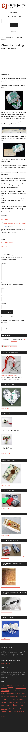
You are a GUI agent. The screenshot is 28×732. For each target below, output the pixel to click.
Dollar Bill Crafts (5, 453)
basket (18, 685)
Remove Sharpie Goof (6, 612)
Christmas (11, 688)
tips (15, 232)
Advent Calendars (10, 685)
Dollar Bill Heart (5, 408)
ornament (11, 702)
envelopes (11, 690)
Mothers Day (5, 702)
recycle (4, 708)
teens (22, 709)
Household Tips (21, 229)
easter (3, 691)
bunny (21, 685)
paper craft (18, 702)
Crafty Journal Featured (7, 242)
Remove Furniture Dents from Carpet (10, 587)
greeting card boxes (11, 696)
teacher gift (18, 709)
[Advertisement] (12, 62)
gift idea (11, 693)
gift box (6, 693)
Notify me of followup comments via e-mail (12, 284)
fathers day (18, 691)
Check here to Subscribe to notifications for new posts (12, 321)
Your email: (14, 18)
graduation (3, 696)
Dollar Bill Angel (6, 448)
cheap (9, 232)
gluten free (22, 693)
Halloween (19, 696)
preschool (12, 705)
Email (3, 296)
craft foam (19, 688)
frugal (12, 232)
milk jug (14, 699)
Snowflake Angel (5, 639)
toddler (14, 712)
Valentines (20, 711)
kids (3, 699)
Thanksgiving (4, 711)
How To (3, 230)
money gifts (20, 699)
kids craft (9, 699)
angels (15, 685)
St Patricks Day (11, 709)
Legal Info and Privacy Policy (7, 663)
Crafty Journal (14, 6)
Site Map (3, 716)
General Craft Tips (13, 229)
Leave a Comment (12, 48)
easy (7, 691)
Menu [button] (15, 32)
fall (14, 691)
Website (3, 303)
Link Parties (4, 246)
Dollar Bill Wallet (5, 485)
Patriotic (6, 705)
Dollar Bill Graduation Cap (10, 430)
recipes (23, 705)
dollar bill (24, 688)
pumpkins (19, 705)
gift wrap (17, 693)
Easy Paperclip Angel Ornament (9, 375)
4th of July (4, 685)
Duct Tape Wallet (5, 509)
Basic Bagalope (5, 535)
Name (3, 288)
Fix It (8, 229)
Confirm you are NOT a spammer (10, 316)
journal (24, 696)
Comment (3, 263)
